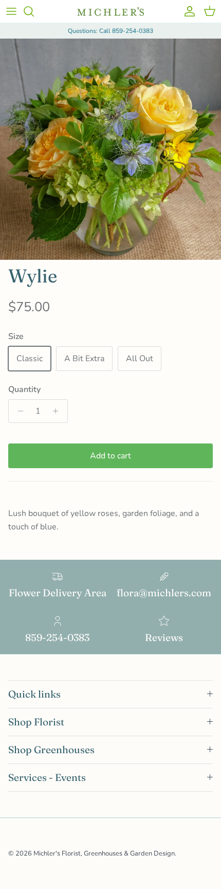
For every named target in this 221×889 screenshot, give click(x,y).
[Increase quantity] (58, 411)
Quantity (24, 389)
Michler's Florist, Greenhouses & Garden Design (104, 853)
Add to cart (110, 455)
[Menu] (11, 11)
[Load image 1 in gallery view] (110, 149)
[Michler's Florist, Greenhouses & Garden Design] (110, 11)
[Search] (34, 11)
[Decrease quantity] (18, 411)
